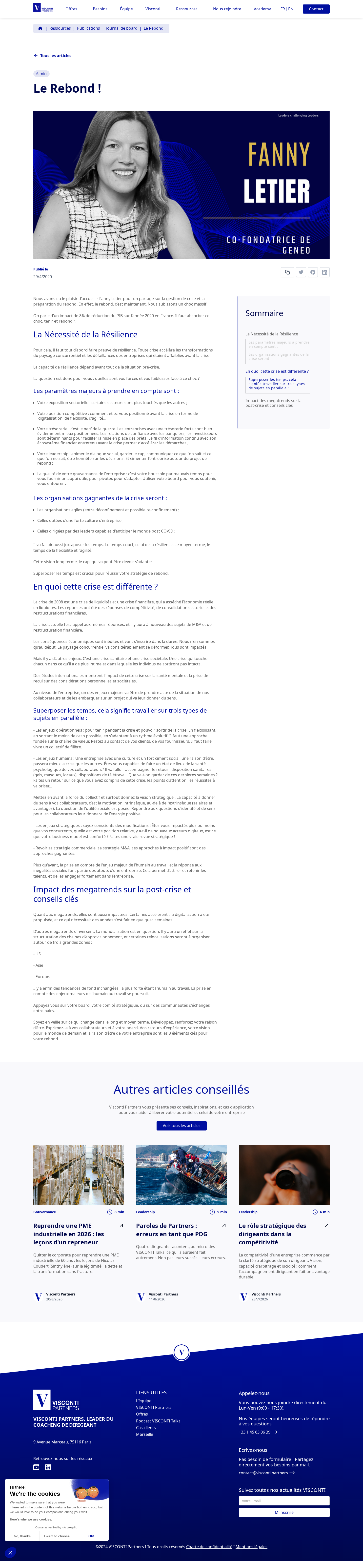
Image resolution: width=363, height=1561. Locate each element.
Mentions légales (251, 1546)
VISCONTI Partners (153, 1407)
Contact (316, 9)
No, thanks (22, 1536)
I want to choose (57, 1536)
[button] (71, 9)
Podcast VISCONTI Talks (158, 1421)
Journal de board (122, 28)
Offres (142, 1414)
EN (290, 9)
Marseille (144, 1434)
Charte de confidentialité (209, 1546)
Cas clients (146, 1427)
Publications (88, 28)
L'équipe (143, 1400)
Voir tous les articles (182, 1125)
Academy (262, 9)
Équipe (126, 9)
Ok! (91, 1536)
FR (283, 9)
